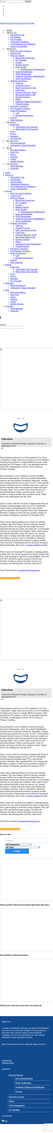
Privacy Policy (8, 1063)
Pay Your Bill (10, 15)
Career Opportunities (13, 6)
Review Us (9, 13)
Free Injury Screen (16, 1097)
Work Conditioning (23, 1083)
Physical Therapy (16, 1075)
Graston (18, 1091)
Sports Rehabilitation (24, 1078)
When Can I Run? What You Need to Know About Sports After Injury (25, 905)
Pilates (11, 1101)
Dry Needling (14, 1110)
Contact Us (6, 1060)
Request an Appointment (14, 11)
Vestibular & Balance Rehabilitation (30, 1087)
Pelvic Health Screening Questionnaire (14, 955)
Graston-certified (33, 545)
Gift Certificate (10, 8)
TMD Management (17, 1105)
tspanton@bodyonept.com (29, 570)
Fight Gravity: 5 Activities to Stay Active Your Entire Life (21, 1005)
